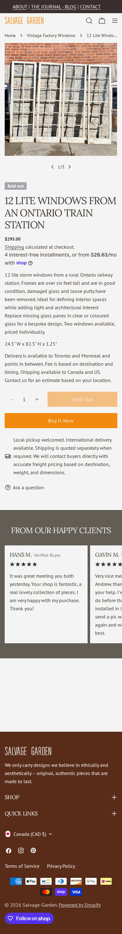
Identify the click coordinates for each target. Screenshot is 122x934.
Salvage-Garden (40, 905)
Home (10, 35)
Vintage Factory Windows (51, 35)
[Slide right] (69, 167)
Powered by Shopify (80, 905)
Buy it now (61, 420)
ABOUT (20, 6)
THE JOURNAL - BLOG (53, 6)
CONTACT (90, 6)
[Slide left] (53, 167)
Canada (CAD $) (29, 834)
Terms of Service (22, 866)
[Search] (89, 20)
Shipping (14, 247)
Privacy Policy (61, 866)
